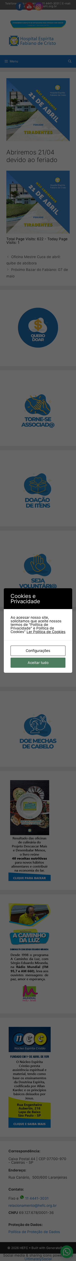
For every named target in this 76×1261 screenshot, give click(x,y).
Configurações (38, 651)
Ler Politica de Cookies (46, 632)
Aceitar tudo (38, 663)
